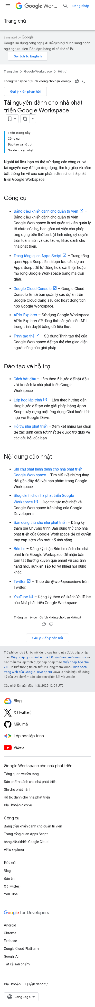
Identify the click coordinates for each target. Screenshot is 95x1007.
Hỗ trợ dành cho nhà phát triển (27, 797)
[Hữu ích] (77, 81)
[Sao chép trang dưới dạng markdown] (25, 119)
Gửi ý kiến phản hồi (25, 91)
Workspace (51, 6)
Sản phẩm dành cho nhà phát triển (30, 782)
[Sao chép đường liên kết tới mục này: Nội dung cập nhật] (57, 457)
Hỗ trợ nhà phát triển (31, 426)
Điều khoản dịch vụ (18, 805)
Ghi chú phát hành (17, 789)
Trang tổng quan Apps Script (37, 256)
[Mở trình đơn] (8, 6)
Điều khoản (12, 984)
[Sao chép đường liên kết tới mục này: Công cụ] (31, 198)
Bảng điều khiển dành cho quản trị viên (46, 211)
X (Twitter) (12, 886)
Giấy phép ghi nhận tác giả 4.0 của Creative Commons (48, 657)
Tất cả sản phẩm (17, 964)
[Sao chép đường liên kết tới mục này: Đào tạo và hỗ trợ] (55, 367)
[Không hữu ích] (84, 81)
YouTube (21, 597)
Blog (7, 871)
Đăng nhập (80, 6)
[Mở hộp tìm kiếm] (65, 6)
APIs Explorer (25, 315)
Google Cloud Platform (21, 949)
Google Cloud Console (33, 288)
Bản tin (19, 548)
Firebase (10, 941)
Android (10, 925)
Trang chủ (15, 21)
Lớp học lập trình (28, 400)
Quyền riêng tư (36, 984)
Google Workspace (38, 71)
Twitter (20, 581)
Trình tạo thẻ (24, 336)
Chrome (10, 933)
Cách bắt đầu (25, 379)
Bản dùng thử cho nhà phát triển (40, 522)
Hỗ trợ (62, 71)
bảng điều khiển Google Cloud (26, 842)
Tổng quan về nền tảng (21, 774)
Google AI (11, 956)
